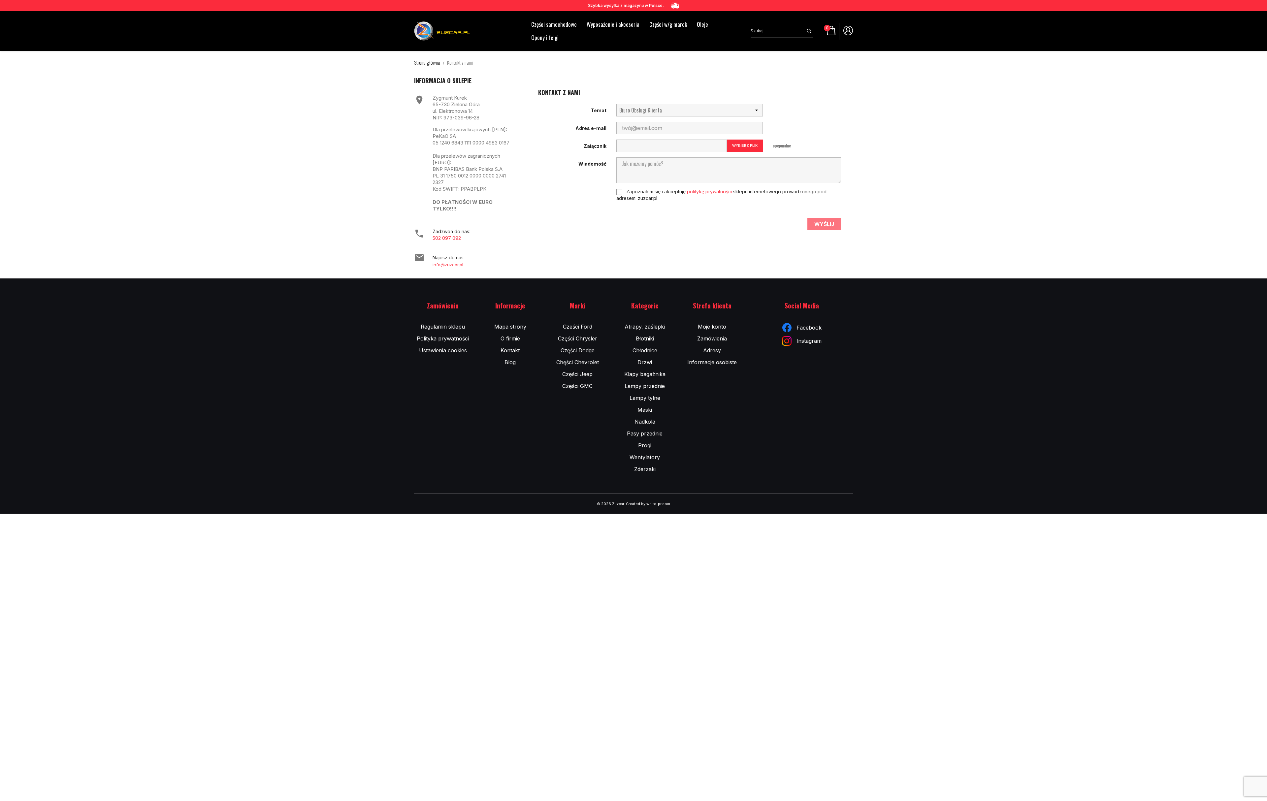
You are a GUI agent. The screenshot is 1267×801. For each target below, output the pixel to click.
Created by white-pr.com (648, 503)
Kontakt (510, 350)
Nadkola (644, 421)
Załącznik (595, 146)
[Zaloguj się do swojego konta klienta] (848, 33)
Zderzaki (645, 469)
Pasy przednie (645, 433)
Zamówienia (712, 338)
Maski (644, 409)
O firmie (510, 338)
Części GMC (577, 386)
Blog (510, 362)
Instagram (809, 340)
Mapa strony (510, 326)
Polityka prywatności (443, 338)
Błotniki (645, 338)
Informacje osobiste (712, 362)
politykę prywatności (709, 191)
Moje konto (712, 326)
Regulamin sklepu (443, 326)
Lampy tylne (645, 398)
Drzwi (644, 362)
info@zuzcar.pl (448, 264)
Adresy (712, 350)
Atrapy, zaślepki (645, 326)
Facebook (809, 327)
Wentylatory (645, 457)
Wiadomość (592, 164)
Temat (598, 110)
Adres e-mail (590, 128)
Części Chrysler (577, 338)
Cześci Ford (577, 326)
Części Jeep (577, 374)
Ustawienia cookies (443, 350)
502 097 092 (447, 238)
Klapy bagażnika (645, 374)
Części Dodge (578, 350)
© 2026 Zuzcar (610, 503)
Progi (644, 445)
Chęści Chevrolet (577, 362)
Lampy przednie (645, 386)
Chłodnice (645, 350)
